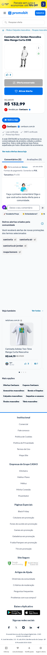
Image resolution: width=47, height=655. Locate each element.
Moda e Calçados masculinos (18, 30)
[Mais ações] (38, 48)
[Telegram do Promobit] (38, 627)
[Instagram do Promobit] (23, 627)
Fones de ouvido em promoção (23, 524)
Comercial (23, 424)
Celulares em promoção (23, 517)
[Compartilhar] (38, 53)
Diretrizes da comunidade (23, 579)
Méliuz (23, 483)
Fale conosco (23, 430)
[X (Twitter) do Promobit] (16, 627)
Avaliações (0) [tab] (34, 159)
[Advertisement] (23, 281)
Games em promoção (23, 530)
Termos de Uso (23, 449)
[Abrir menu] (5, 13)
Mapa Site (23, 455)
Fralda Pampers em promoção (23, 542)
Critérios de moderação (23, 585)
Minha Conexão (23, 489)
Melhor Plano (23, 477)
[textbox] (23, 207)
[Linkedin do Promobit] (30, 627)
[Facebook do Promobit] (9, 627)
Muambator (23, 495)
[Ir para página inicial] (4, 30)
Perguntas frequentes (23, 591)
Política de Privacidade (23, 443)
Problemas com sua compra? (23, 597)
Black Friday (23, 511)
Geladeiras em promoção (23, 536)
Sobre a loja (12, 120)
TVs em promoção (24, 548)
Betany (25, 167)
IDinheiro (23, 471)
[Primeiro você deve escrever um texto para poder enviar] (43, 208)
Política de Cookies (23, 436)
